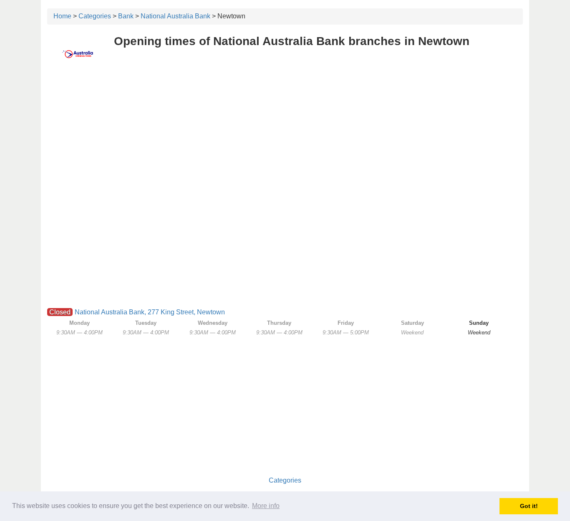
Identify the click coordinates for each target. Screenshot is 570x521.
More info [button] (266, 505)
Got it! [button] (529, 506)
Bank (126, 16)
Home (62, 16)
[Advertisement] (285, 132)
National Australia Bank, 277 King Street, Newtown (150, 312)
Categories (94, 16)
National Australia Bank (175, 16)
